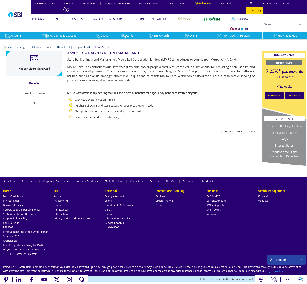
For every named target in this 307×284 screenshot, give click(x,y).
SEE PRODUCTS (274, 95)
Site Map (171, 181)
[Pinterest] (6, 279)
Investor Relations (148, 3)
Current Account (216, 200)
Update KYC (112, 227)
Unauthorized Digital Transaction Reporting (284, 154)
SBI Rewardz (161, 35)
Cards (129, 35)
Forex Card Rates (13, 196)
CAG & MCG (213, 196)
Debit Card (35, 47)
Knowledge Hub (287, 35)
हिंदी (250, 3)
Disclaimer (189, 181)
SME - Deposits (215, 205)
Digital (194, 35)
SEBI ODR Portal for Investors (20, 254)
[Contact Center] (274, 279)
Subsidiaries (89, 3)
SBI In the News (176, 3)
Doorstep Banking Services (284, 126)
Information (61, 214)
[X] (56, 279)
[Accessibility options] (66, 9)
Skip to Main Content (44, 5)
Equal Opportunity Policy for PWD (23, 245)
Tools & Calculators (284, 133)
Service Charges (114, 223)
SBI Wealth (263, 196)
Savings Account (114, 196)
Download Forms (13, 205)
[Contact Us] (287, 279)
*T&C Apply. (284, 86)
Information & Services (236, 35)
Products (262, 200)
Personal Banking (14, 47)
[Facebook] (31, 279)
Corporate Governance (117, 3)
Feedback (226, 3)
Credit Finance (164, 200)
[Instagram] (69, 279)
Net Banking (254, 10)
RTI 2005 (8, 227)
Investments (61, 200)
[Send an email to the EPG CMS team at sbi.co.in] (277, 270)
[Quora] (82, 279)
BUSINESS (77, 19)
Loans (104, 35)
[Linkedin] (19, 279)
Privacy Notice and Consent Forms (74, 218)
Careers (285, 3)
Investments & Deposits (61, 35)
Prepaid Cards (82, 47)
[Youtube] (44, 279)
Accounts (59, 196)
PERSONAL (38, 19)
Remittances (61, 209)
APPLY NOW (294, 95)
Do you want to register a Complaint (24, 249)
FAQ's (284, 139)
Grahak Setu (10, 240)
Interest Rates (284, 146)
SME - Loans (213, 209)
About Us (68, 3)
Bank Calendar (11, 223)
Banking (160, 196)
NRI (58, 19)
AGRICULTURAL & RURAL (108, 19)
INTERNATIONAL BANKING (151, 19)
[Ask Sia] (301, 279)
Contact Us (136, 181)
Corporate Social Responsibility (21, 209)
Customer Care (269, 3)
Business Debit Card (57, 47)
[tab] (34, 83)
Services (160, 205)
